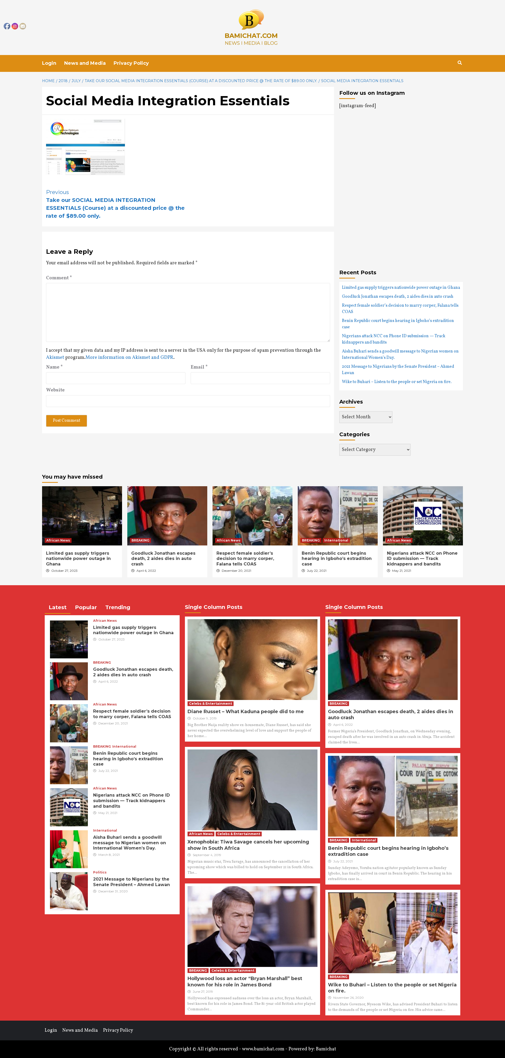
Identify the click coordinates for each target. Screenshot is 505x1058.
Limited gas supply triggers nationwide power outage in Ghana (401, 288)
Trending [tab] (117, 607)
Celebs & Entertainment (210, 704)
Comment (59, 278)
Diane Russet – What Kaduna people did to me (246, 711)
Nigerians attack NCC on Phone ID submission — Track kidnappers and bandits (393, 339)
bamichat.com (251, 35)
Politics (100, 872)
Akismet (55, 357)
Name (54, 367)
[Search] (459, 63)
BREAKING (140, 540)
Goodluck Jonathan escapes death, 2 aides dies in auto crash (397, 297)
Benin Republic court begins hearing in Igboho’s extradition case (398, 324)
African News (58, 540)
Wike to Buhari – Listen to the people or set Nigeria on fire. (397, 382)
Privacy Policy (131, 63)
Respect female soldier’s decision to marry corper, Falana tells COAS (400, 309)
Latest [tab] (58, 607)
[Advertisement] (383, 168)
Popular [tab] (86, 607)
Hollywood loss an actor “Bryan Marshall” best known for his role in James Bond (245, 981)
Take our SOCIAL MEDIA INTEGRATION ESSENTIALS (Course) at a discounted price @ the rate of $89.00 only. (115, 204)
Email (199, 367)
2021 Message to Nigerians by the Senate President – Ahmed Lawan (398, 370)
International (336, 540)
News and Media (85, 63)
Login (49, 63)
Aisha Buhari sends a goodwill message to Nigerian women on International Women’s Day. (400, 355)
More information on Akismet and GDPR (129, 357)
